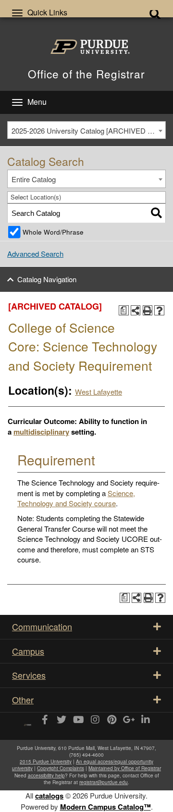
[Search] (156, 213)
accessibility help (46, 775)
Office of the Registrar (86, 73)
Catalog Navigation (46, 279)
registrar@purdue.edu (103, 782)
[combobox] (86, 130)
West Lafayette (98, 392)
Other (23, 699)
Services (29, 675)
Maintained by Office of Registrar (124, 768)
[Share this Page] (136, 310)
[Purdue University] (86, 46)
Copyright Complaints (60, 768)
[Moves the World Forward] (27, 721)
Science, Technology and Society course (76, 498)
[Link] (44, 720)
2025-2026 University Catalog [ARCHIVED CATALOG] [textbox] (88, 130)
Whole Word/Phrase (53, 232)
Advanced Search (35, 254)
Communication (42, 626)
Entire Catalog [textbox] (34, 179)
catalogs (49, 795)
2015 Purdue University (46, 761)
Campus (28, 651)
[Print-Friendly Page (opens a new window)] (148, 310)
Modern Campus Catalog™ (105, 806)
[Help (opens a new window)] (159, 310)
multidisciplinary (41, 431)
